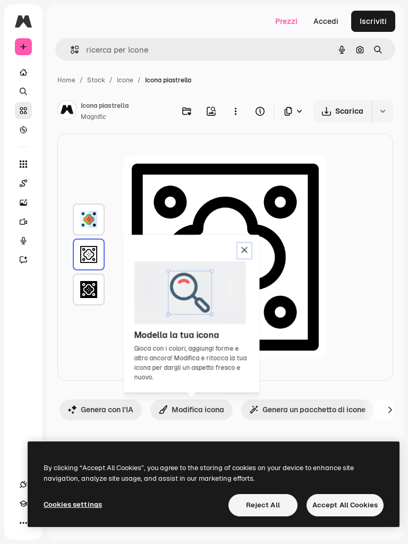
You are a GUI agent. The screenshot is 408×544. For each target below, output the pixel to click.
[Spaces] (23, 183)
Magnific (93, 117)
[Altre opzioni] (235, 111)
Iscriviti (373, 21)
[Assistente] (23, 259)
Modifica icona (198, 409)
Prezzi (286, 21)
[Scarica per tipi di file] (293, 111)
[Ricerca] (23, 91)
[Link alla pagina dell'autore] (66, 111)
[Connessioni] (23, 484)
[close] (244, 250)
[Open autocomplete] (70, 50)
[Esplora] (23, 129)
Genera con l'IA (107, 409)
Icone (125, 80)
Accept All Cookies (345, 504)
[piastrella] (89, 219)
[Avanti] (390, 410)
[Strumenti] (23, 164)
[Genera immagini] (23, 202)
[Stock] (23, 110)
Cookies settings (73, 504)
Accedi (325, 21)
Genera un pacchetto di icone (314, 409)
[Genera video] (23, 221)
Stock (96, 80)
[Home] (23, 72)
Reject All (263, 504)
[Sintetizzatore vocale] (23, 240)
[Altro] (23, 522)
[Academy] (23, 503)
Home (66, 80)
